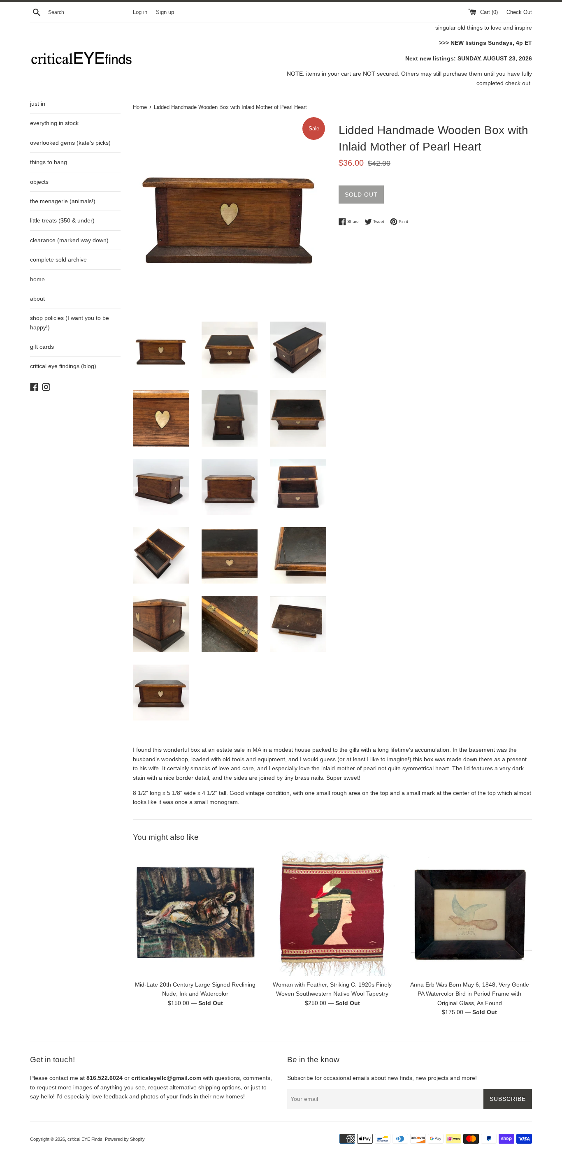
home (37, 279)
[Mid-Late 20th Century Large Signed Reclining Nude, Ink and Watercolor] (195, 913)
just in (37, 103)
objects (39, 181)
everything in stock (54, 123)
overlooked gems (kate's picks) (70, 142)
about (37, 298)
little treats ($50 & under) (62, 220)
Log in (140, 12)
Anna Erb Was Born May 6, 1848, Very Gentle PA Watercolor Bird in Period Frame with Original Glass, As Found (469, 993)
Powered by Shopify (125, 1139)
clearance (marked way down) (69, 240)
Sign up (165, 12)
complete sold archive (58, 259)
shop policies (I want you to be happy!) (69, 322)
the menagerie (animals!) (62, 201)
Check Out (519, 12)
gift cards (42, 346)
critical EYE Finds (84, 1139)
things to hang (48, 162)
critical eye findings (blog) (63, 366)
